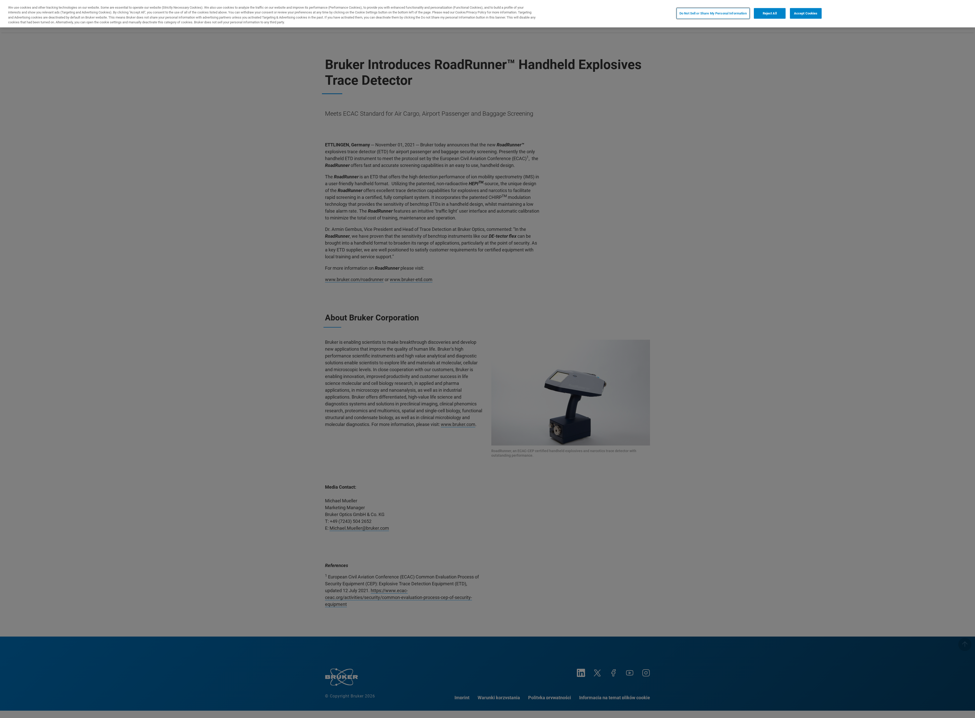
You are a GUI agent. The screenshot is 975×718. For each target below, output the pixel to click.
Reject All (770, 13)
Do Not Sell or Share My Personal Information (713, 13)
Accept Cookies (806, 13)
